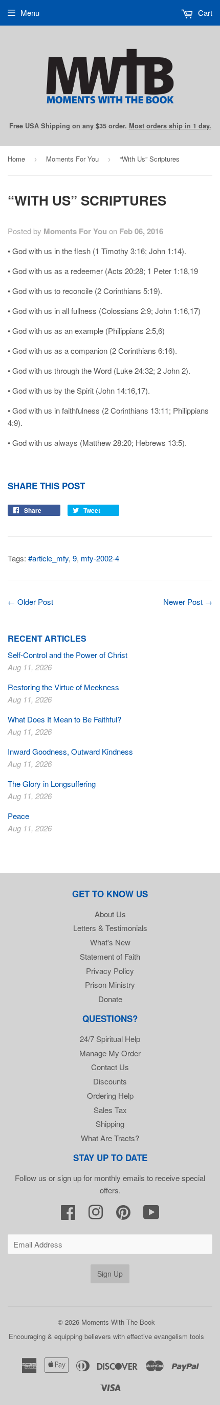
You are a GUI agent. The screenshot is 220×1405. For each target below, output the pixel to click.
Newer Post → (187, 601)
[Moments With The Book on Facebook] (68, 1215)
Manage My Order (110, 1053)
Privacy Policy (110, 970)
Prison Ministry (110, 984)
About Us (110, 914)
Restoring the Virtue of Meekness (63, 687)
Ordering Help (110, 1095)
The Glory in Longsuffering (52, 783)
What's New (110, 942)
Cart (204, 12)
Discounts (110, 1081)
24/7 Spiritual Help (110, 1038)
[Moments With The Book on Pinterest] (123, 1215)
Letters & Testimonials (110, 927)
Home (16, 159)
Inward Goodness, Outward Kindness (70, 751)
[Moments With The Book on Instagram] (95, 1215)
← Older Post (30, 601)
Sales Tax (110, 1109)
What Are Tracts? (110, 1137)
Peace (18, 815)
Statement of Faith (110, 956)
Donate (110, 998)
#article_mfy (48, 558)
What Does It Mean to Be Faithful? (64, 719)
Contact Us (110, 1066)
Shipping (110, 1123)
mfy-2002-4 (100, 558)
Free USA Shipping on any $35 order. (110, 125)
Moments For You (72, 159)
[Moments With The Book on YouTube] (151, 1215)
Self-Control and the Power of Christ (67, 654)
